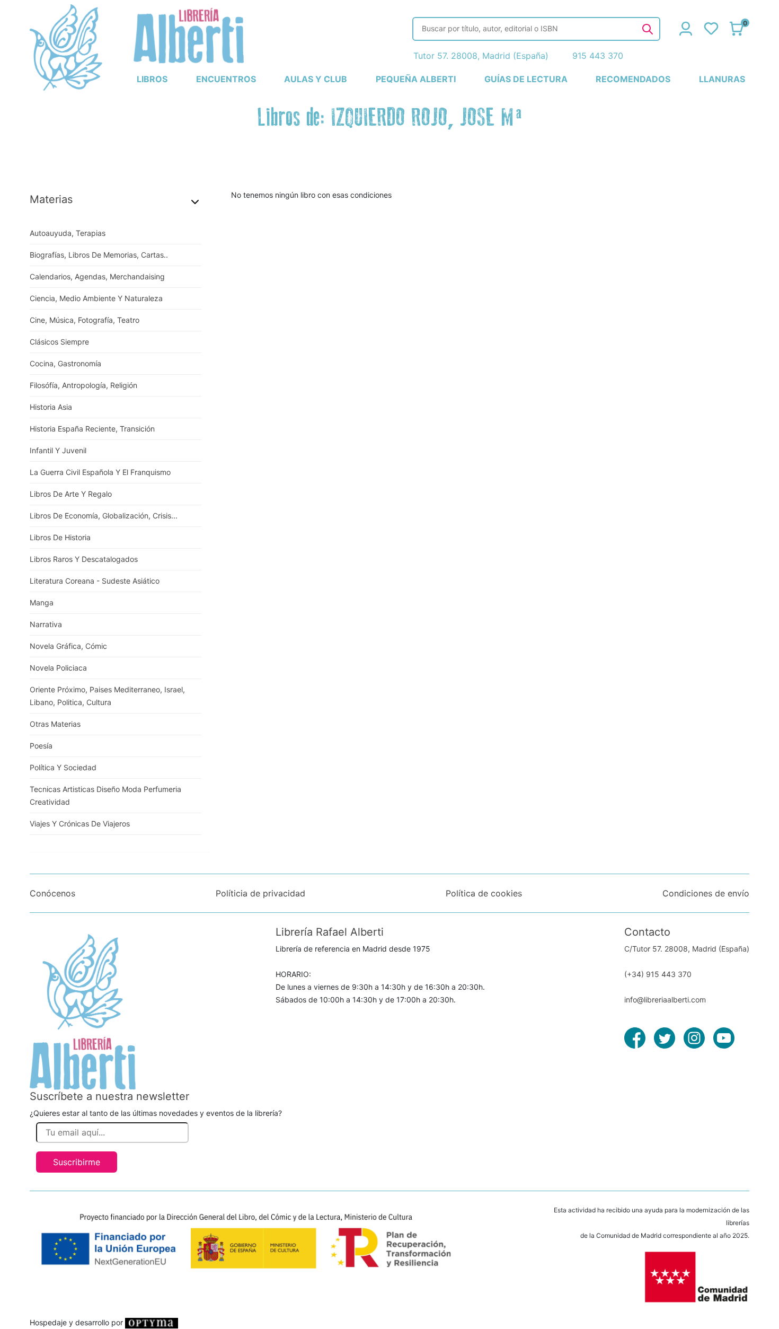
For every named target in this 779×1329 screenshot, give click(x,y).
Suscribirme (76, 1162)
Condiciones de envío (705, 893)
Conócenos (52, 893)
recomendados (633, 79)
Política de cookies (484, 893)
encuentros (226, 79)
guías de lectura (526, 79)
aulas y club (315, 79)
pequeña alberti (416, 79)
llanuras (722, 79)
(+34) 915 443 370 (658, 974)
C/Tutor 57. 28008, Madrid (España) (686, 948)
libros (152, 79)
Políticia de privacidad (260, 893)
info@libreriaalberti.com (665, 999)
